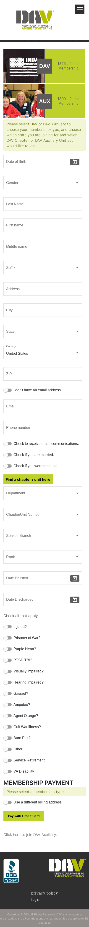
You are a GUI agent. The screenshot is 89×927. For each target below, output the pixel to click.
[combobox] (42, 184)
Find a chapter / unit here (28, 479)
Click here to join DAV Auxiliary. (30, 834)
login (36, 899)
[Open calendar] (74, 162)
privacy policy (44, 893)
